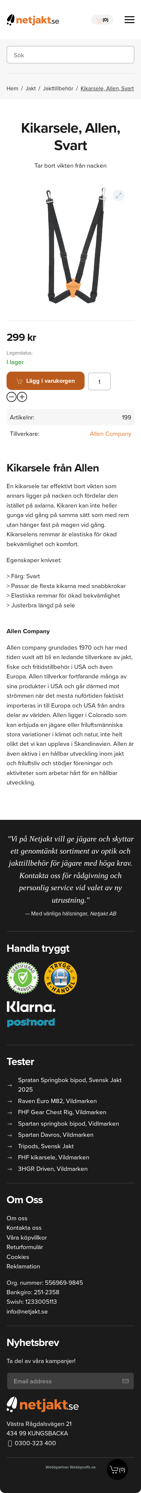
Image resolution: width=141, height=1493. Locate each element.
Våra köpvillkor (27, 1237)
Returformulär (25, 1246)
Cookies (18, 1256)
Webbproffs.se (83, 1467)
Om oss (17, 1217)
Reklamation (23, 1266)
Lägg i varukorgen (50, 381)
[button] (102, 20)
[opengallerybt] (119, 195)
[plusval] (22, 397)
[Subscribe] (125, 1381)
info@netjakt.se (27, 1311)
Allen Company (110, 433)
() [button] (122, 1469)
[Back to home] (33, 19)
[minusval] (12, 397)
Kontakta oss (24, 1227)
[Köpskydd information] (23, 978)
